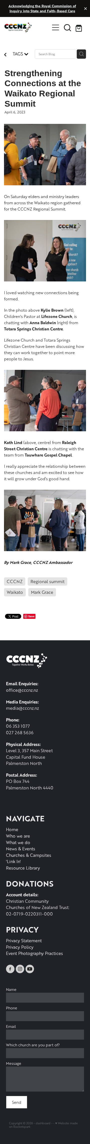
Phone (11, 1008)
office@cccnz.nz (22, 690)
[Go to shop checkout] (80, 27)
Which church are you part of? (33, 1045)
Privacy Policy (20, 947)
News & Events (20, 849)
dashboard (43, 1123)
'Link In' (13, 861)
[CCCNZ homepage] (27, 27)
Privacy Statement (24, 940)
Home (12, 829)
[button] (68, 27)
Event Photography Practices (34, 953)
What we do (18, 842)
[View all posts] (5, 55)
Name (11, 989)
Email (11, 1026)
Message (13, 1063)
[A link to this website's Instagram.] (20, 969)
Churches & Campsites (28, 855)
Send (16, 1102)
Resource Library (23, 868)
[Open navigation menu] (56, 27)
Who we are (18, 836)
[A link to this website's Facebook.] (10, 969)
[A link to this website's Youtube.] (30, 969)
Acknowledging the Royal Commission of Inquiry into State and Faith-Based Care (42, 8)
